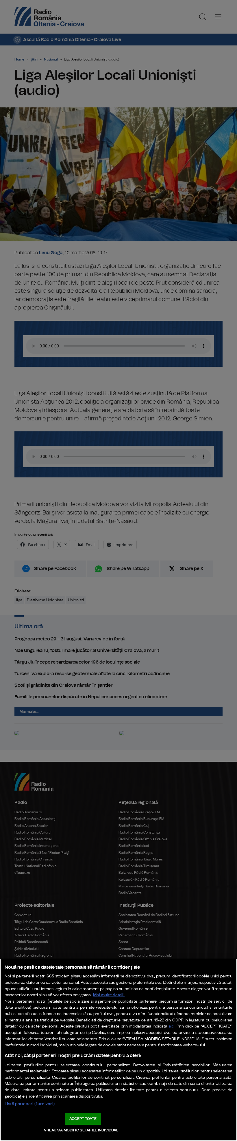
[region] (118, 1050)
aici (172, 1026)
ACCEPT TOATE (83, 1119)
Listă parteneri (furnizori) (30, 1104)
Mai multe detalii (109, 995)
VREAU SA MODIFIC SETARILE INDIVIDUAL (81, 1130)
